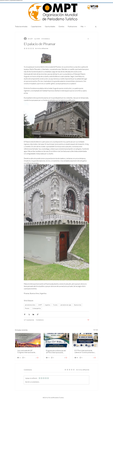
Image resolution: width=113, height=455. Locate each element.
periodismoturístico (30, 305)
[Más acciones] (88, 39)
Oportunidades (50, 26)
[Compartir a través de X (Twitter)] (29, 314)
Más (82, 26)
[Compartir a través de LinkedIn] (33, 314)
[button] (96, 26)
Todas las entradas (21, 26)
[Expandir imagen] (46, 58)
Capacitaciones (36, 26)
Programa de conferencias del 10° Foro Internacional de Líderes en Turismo (56, 351)
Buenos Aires (77, 305)
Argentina (47, 305)
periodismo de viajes (65, 305)
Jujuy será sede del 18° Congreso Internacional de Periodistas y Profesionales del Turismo (27, 351)
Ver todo (95, 329)
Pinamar (27, 308)
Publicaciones (72, 26)
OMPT (40, 305)
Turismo (55, 305)
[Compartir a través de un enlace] (37, 314)
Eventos (61, 26)
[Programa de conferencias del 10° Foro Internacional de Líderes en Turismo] (56, 340)
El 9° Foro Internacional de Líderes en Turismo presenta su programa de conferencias (85, 351)
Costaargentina (36, 308)
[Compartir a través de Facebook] (25, 314)
